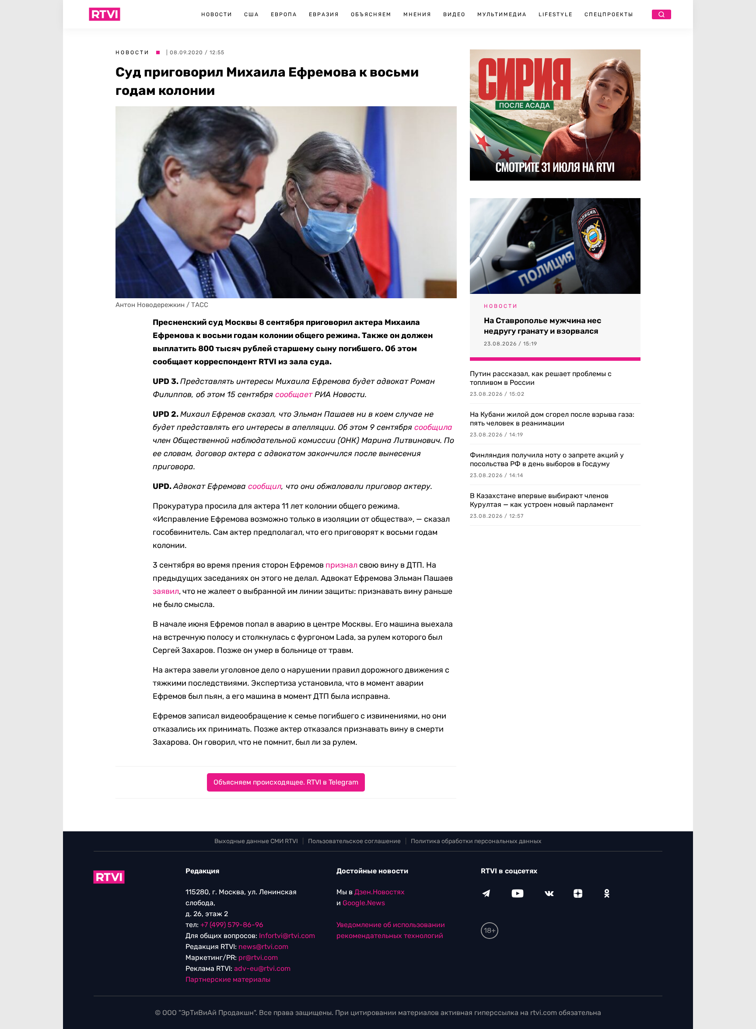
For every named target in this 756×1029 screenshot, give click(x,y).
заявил (166, 591)
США (251, 14)
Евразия (324, 14)
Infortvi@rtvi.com (287, 935)
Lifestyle (556, 14)
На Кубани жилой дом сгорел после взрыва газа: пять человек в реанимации (552, 418)
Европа (284, 14)
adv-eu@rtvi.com (262, 968)
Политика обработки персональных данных (476, 841)
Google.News (364, 903)
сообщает (293, 394)
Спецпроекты (609, 14)
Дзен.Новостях (379, 892)
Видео (454, 14)
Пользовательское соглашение (354, 841)
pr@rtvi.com (258, 957)
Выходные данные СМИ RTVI (256, 841)
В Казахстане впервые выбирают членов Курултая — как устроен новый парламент (541, 500)
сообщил (264, 486)
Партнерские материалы (228, 979)
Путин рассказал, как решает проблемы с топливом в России (541, 378)
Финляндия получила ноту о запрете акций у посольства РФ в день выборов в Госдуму (547, 459)
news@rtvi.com (263, 946)
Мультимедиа (502, 14)
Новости (216, 14)
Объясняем (371, 14)
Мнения (417, 14)
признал (341, 565)
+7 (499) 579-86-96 (231, 925)
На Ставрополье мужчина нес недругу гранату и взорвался (542, 326)
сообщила (433, 427)
